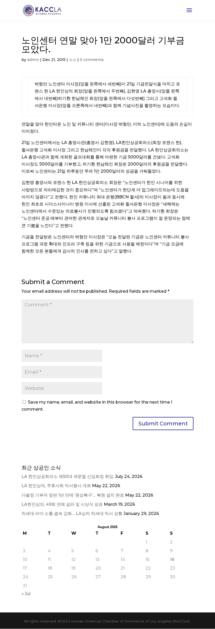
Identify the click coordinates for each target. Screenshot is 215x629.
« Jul (26, 593)
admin (33, 59)
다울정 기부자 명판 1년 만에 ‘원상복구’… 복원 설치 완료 (73, 495)
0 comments (92, 59)
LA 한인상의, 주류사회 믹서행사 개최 (56, 485)
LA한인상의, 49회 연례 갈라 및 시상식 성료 (62, 504)
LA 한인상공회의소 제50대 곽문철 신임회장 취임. (68, 476)
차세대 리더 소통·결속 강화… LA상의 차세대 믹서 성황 (72, 513)
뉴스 (72, 59)
